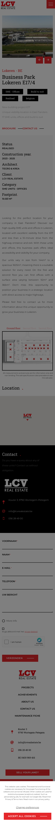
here (21, 799)
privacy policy (44, 799)
